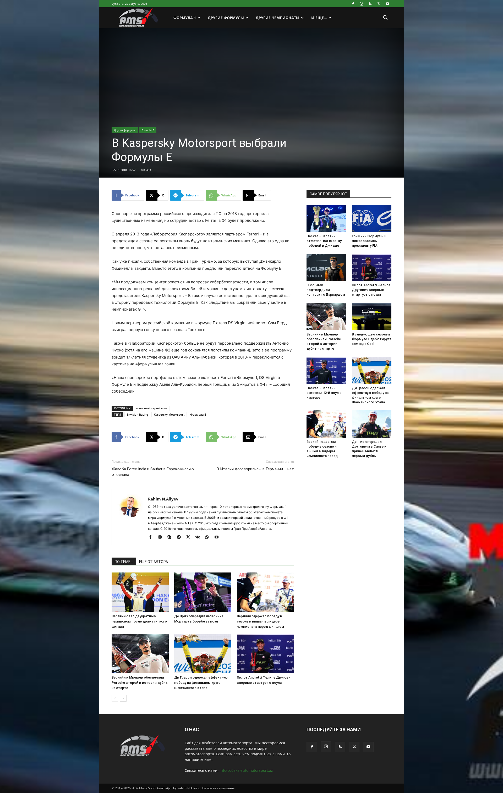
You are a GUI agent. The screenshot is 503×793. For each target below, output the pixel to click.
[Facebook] (353, 3)
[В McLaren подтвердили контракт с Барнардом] (326, 267)
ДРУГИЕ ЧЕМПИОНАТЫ (277, 17)
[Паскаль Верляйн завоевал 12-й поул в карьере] (326, 370)
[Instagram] (361, 3)
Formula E (147, 130)
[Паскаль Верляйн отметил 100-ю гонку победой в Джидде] (326, 218)
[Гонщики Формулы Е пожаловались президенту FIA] (372, 218)
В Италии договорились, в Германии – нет (255, 469)
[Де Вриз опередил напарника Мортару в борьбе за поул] (202, 592)
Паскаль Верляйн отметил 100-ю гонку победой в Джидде (324, 240)
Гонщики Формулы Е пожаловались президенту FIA (369, 240)
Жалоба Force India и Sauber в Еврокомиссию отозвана (153, 472)
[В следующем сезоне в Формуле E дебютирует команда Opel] (372, 316)
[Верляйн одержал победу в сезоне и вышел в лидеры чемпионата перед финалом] (265, 592)
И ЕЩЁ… (319, 17)
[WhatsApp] (209, 537)
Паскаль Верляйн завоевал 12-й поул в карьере (324, 392)
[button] (385, 18)
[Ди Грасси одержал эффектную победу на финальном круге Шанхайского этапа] (202, 653)
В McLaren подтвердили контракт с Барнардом (326, 289)
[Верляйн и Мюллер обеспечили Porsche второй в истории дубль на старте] (140, 653)
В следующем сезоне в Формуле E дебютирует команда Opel (371, 339)
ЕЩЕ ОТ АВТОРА (153, 562)
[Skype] (171, 537)
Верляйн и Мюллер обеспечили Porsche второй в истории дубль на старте (140, 682)
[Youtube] (387, 3)
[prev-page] (115, 698)
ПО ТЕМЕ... (124, 562)
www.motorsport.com (151, 408)
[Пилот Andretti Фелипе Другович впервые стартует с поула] (265, 653)
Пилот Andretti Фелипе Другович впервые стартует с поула (371, 289)
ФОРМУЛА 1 (184, 17)
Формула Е (198, 414)
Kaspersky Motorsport (169, 414)
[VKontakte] (199, 537)
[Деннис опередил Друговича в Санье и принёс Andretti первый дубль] (372, 424)
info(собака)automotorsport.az (246, 770)
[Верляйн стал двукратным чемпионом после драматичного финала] (140, 592)
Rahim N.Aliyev (163, 499)
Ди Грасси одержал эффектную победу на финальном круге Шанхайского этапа (201, 682)
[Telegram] (180, 537)
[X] (379, 3)
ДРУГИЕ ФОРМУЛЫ (226, 17)
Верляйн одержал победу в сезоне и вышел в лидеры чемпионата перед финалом (260, 621)
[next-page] (123, 698)
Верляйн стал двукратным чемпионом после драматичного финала (139, 621)
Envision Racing (137, 414)
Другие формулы (124, 130)
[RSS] (370, 3)
